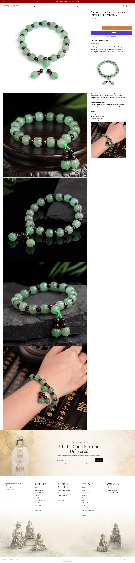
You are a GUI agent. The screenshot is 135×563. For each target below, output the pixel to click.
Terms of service (38, 505)
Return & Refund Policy (40, 500)
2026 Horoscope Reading (88, 510)
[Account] (126, 6)
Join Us (99, 460)
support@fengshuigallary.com (112, 490)
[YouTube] (113, 492)
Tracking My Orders (39, 492)
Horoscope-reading (62, 495)
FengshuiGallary (10, 559)
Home (36, 508)
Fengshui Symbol (62, 493)
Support (84, 515)
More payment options (111, 36)
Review (83, 505)
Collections (84, 498)
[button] (108, 92)
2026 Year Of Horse (86, 503)
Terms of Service (89, 463)
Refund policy (38, 510)
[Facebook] (107, 492)
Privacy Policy (81, 463)
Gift (83, 500)
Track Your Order (86, 513)
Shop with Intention (86, 492)
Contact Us (37, 498)
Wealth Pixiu (61, 500)
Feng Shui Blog (85, 508)
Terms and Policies (128, 559)
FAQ (36, 487)
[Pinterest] (116, 492)
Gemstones (84, 495)
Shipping (37, 495)
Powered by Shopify (18, 559)
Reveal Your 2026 (39, 490)
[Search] (123, 6)
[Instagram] (110, 492)
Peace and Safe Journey (63, 498)
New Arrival (84, 490)
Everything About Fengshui (64, 490)
